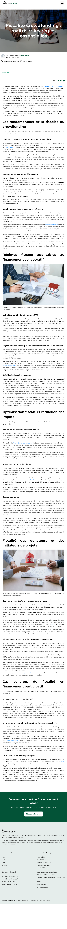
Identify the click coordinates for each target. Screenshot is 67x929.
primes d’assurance (9, 365)
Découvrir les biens (33, 814)
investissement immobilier (53, 86)
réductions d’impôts (28, 480)
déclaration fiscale (51, 224)
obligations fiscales (28, 673)
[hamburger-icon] (62, 3)
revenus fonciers (12, 741)
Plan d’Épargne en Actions (22, 443)
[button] (58, 80)
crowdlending (10, 147)
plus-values (26, 194)
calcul (53, 624)
